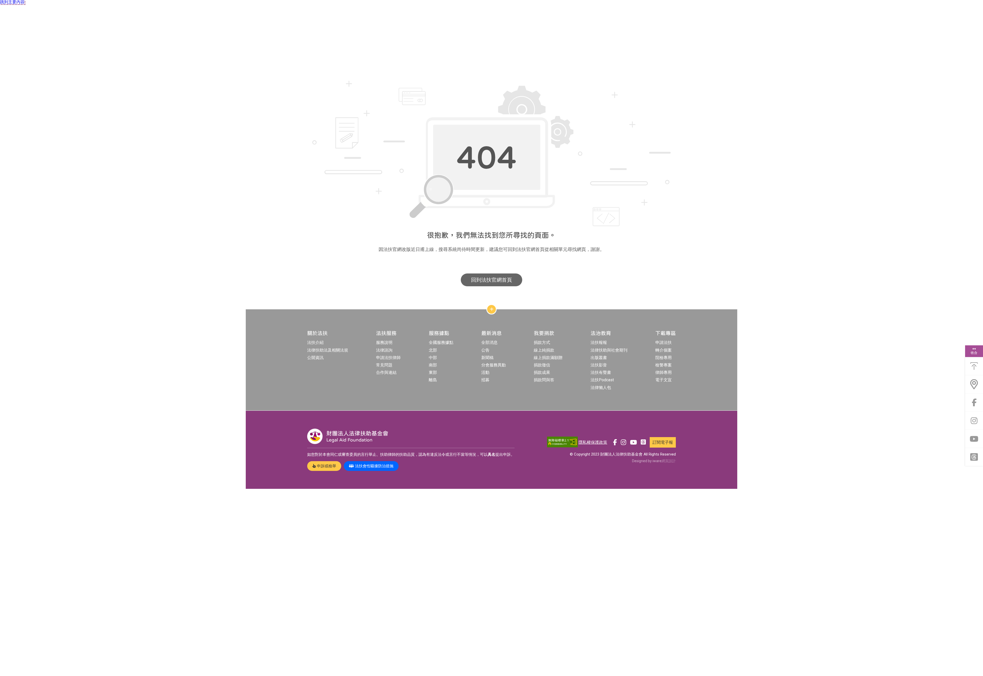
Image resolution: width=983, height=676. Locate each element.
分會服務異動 (493, 365)
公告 (485, 350)
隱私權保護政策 (593, 442)
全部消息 (489, 342)
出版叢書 (599, 357)
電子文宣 (663, 379)
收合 (974, 352)
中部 (433, 357)
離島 (433, 379)
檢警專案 (663, 365)
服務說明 (384, 342)
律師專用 (663, 372)
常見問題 (384, 365)
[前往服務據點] (974, 384)
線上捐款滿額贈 (548, 357)
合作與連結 (386, 372)
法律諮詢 (384, 350)
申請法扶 (663, 342)
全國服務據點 (441, 342)
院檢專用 (663, 357)
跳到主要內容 (12, 2)
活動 (485, 372)
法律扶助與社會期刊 (609, 350)
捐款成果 (542, 372)
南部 (433, 365)
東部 (433, 372)
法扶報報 (599, 342)
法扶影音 (599, 365)
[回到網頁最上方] (974, 366)
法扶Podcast (602, 379)
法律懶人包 (601, 387)
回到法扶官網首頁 (491, 280)
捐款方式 (542, 342)
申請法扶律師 (388, 357)
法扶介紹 (315, 342)
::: (247, 63)
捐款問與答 (544, 379)
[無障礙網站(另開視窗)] (562, 442)
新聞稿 (487, 357)
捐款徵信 (542, 365)
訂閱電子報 (663, 442)
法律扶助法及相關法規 (327, 350)
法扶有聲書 (601, 372)
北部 (433, 350)
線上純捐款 (544, 350)
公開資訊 (315, 357)
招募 (485, 379)
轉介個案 (663, 350)
